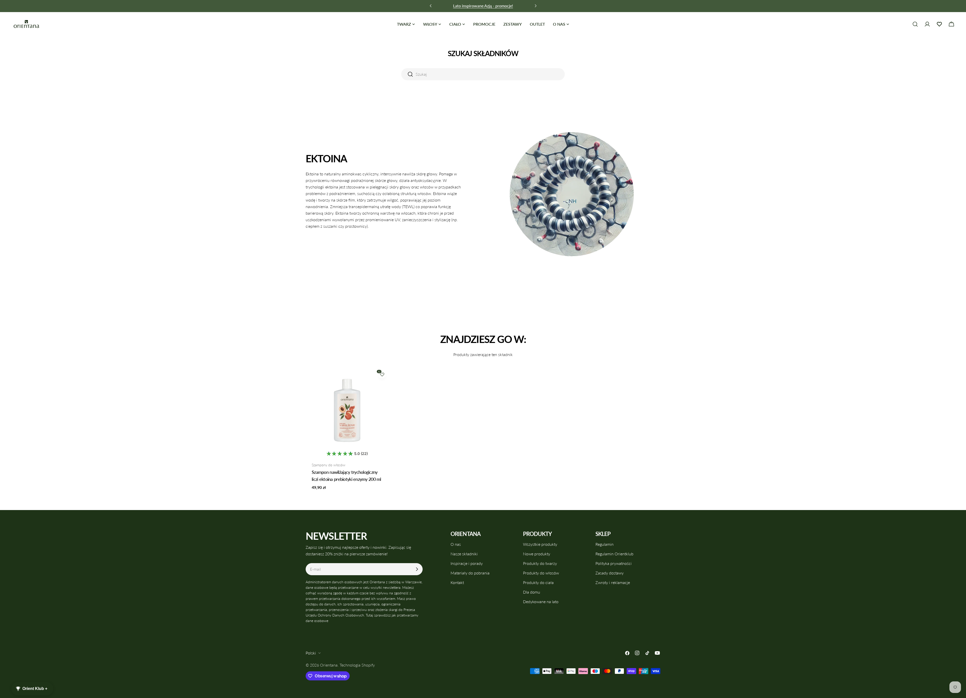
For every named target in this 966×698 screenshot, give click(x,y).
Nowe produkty (536, 553)
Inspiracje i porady (467, 563)
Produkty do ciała (538, 582)
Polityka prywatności (613, 563)
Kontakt (457, 582)
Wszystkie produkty (540, 544)
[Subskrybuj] (417, 569)
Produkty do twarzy (540, 563)
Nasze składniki (464, 553)
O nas (456, 544)
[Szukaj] (915, 24)
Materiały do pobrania (470, 572)
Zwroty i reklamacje (612, 582)
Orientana (329, 665)
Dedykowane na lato (540, 601)
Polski (311, 652)
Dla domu (531, 592)
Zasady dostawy (609, 572)
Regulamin (604, 544)
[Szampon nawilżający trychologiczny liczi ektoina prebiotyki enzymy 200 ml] (347, 409)
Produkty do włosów (541, 572)
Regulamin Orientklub (614, 553)
